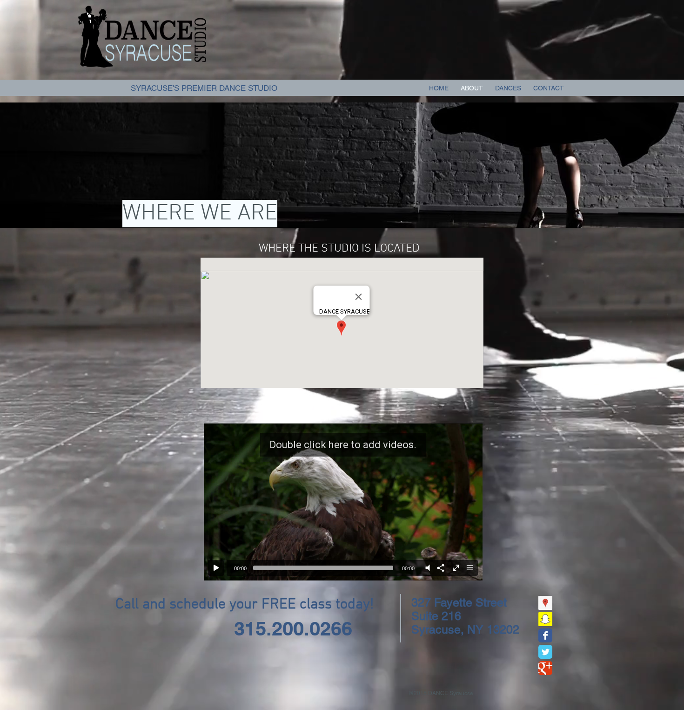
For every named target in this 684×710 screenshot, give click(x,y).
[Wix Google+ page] (545, 668)
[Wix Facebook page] (545, 635)
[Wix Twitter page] (545, 652)
